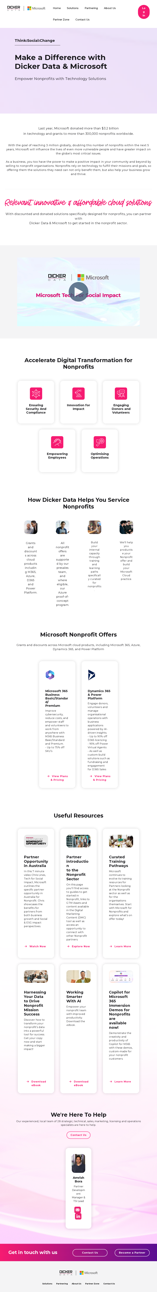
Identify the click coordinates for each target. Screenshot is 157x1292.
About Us (76, 1284)
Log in (143, 12)
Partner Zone (92, 1284)
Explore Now (80, 946)
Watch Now (37, 946)
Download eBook (38, 1083)
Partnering (62, 1284)
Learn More (122, 946)
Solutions (47, 1284)
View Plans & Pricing (59, 778)
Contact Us (78, 1135)
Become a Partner (132, 1252)
